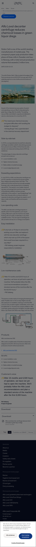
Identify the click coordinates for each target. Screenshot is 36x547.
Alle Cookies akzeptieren (25, 536)
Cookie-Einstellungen (17, 543)
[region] (18, 534)
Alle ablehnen (10, 535)
